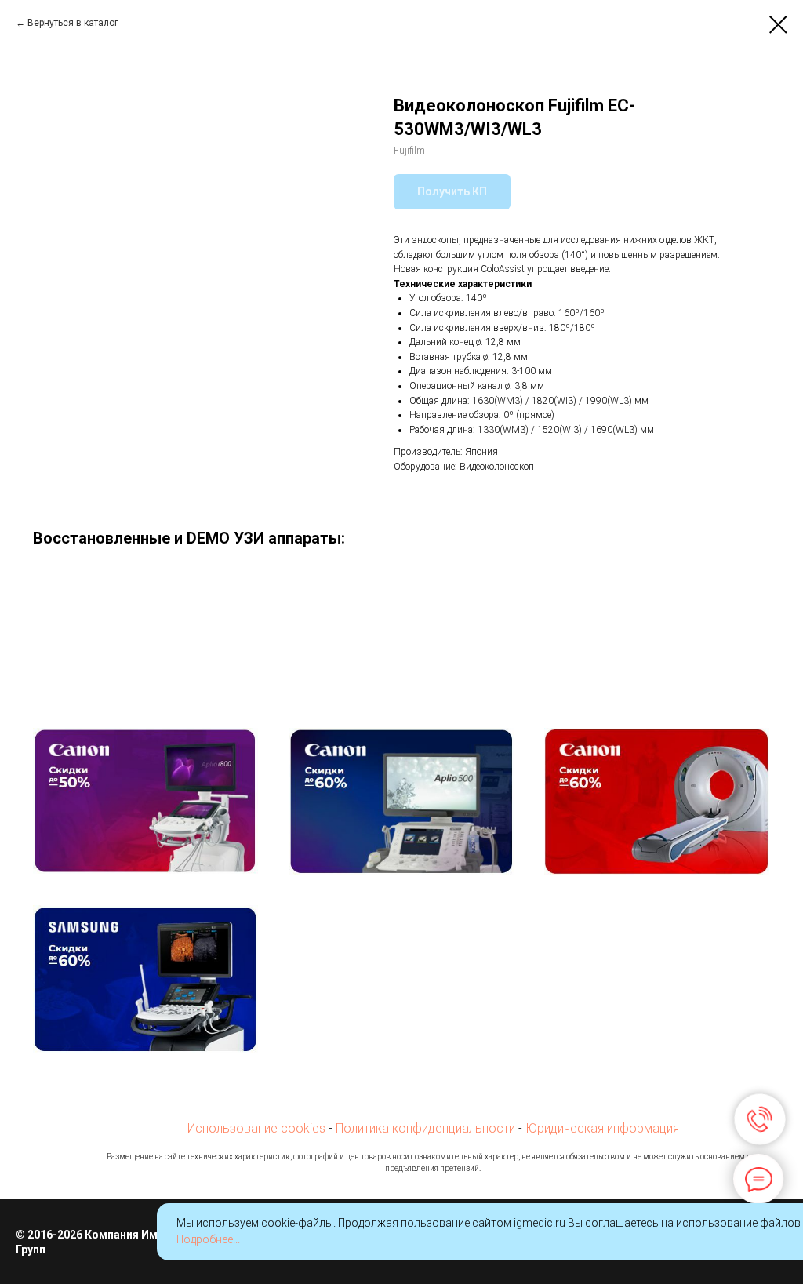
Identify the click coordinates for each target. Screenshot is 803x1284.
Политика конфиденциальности (425, 1128)
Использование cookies (256, 1128)
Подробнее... (208, 1239)
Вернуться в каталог (72, 22)
